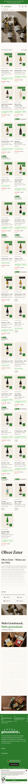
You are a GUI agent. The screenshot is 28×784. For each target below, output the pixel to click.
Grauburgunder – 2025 (6, 70)
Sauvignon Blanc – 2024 (20, 361)
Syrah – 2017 (4, 431)
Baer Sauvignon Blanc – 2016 (18, 502)
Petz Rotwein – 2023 (20, 462)
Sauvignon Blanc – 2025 (7, 141)
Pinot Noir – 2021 (5, 462)
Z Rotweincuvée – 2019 (7, 361)
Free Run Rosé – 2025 (6, 258)
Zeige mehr (3, 591)
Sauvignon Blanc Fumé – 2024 (19, 180)
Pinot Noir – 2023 (5, 322)
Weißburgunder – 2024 (7, 294)
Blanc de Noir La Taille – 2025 (18, 105)
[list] (14, 720)
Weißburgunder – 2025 (20, 70)
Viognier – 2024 (18, 258)
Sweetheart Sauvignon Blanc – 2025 (6, 105)
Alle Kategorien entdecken (7, 629)
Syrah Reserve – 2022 (6, 393)
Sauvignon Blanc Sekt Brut (18, 142)
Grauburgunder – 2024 (20, 294)
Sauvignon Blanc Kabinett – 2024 (5, 532)
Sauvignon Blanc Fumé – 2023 (5, 220)
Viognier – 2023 (5, 179)
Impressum (5, 768)
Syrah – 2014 (18, 322)
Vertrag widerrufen (14, 764)
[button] (2, 6)
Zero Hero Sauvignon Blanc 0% (6, 502)
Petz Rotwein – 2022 (20, 220)
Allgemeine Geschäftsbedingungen (18, 768)
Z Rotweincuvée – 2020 (20, 431)
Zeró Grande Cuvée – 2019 (18, 394)
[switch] (3, 782)
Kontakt (9, 768)
